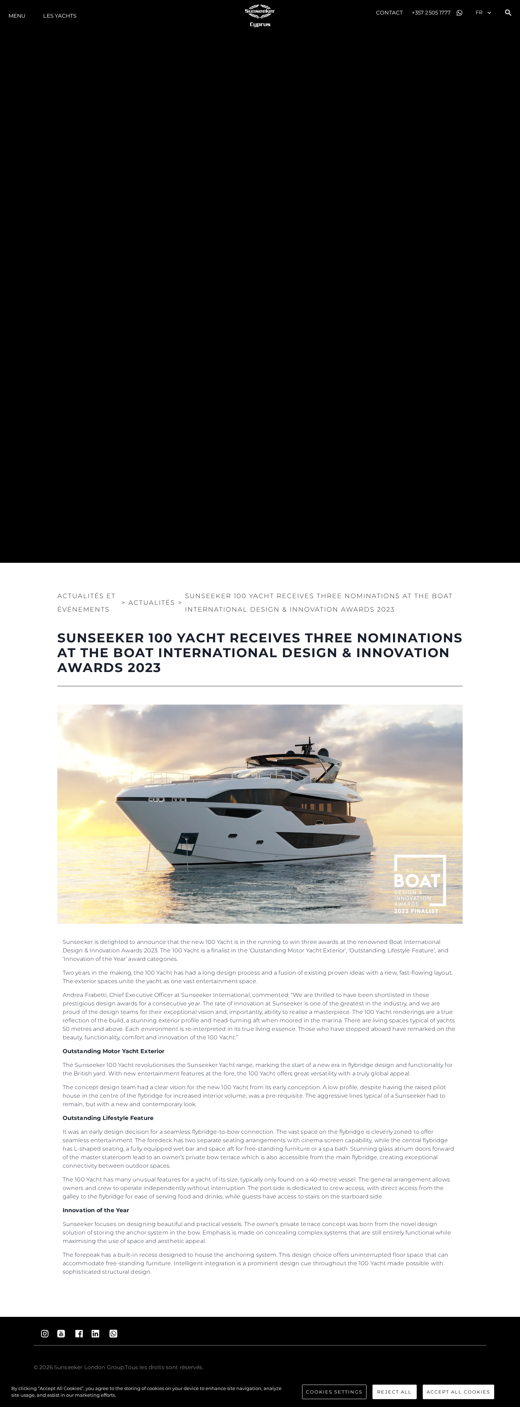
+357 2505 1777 (431, 12)
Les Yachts (59, 15)
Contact (389, 12)
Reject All (394, 1392)
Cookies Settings (334, 1392)
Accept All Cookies (458, 1392)
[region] (260, 1392)
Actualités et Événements (86, 602)
